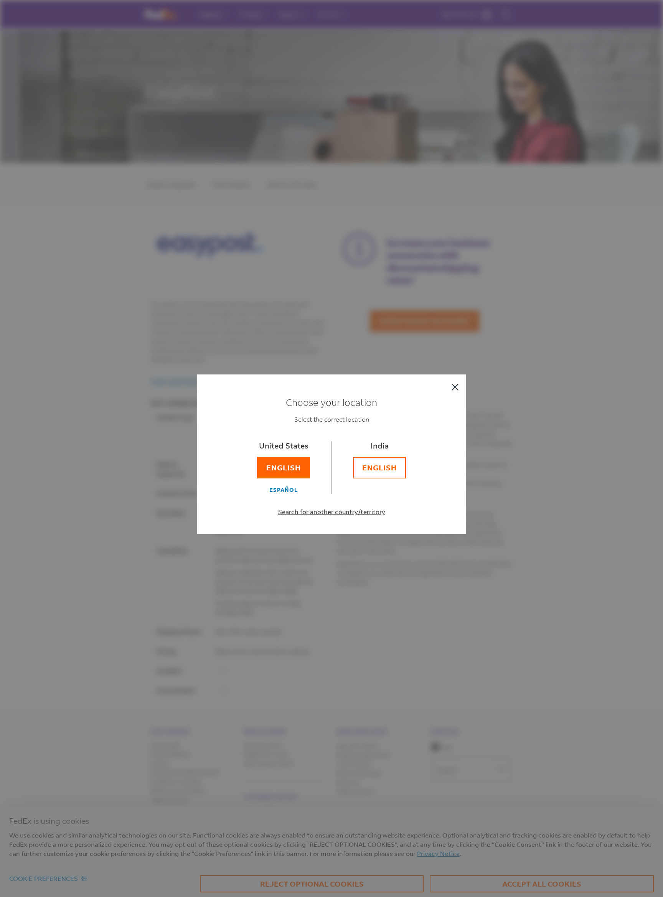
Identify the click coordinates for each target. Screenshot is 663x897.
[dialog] (331, 448)
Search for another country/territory (331, 512)
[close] (455, 387)
